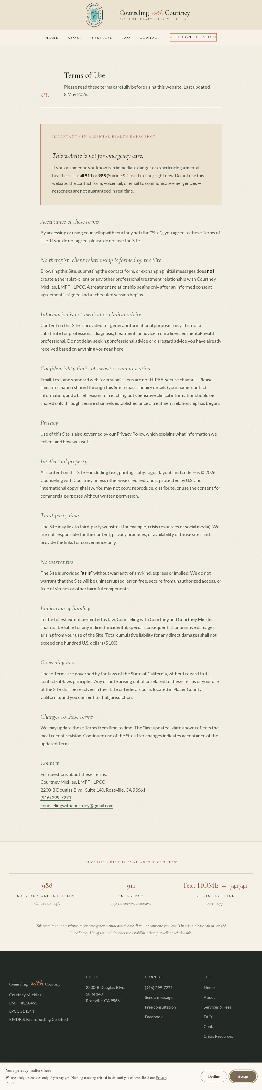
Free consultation (160, 1006)
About (75, 38)
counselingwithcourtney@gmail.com (76, 805)
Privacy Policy (130, 434)
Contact (150, 38)
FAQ (126, 38)
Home (51, 38)
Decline (214, 1076)
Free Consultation (193, 37)
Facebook (154, 1016)
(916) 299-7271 (55, 797)
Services (102, 38)
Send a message (158, 997)
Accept (243, 1076)
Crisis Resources (218, 1036)
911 (131, 885)
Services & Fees (217, 1006)
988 (47, 885)
